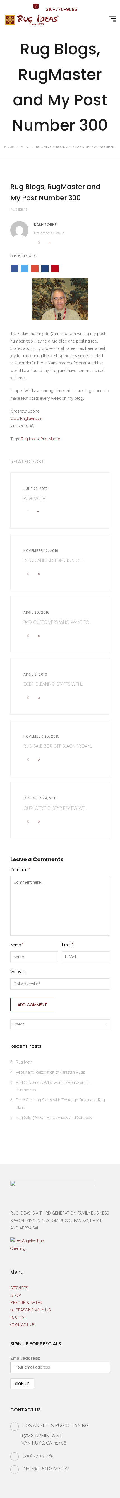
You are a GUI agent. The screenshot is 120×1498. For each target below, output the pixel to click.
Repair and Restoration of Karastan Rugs (50, 1072)
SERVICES (19, 1288)
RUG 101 (18, 1317)
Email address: (25, 1358)
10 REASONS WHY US (30, 1310)
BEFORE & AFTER (26, 1303)
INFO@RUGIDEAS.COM (46, 1468)
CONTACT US (22, 1325)
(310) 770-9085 (38, 1456)
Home (9, 147)
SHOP (15, 1295)
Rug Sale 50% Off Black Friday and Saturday (54, 1117)
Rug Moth (24, 1062)
